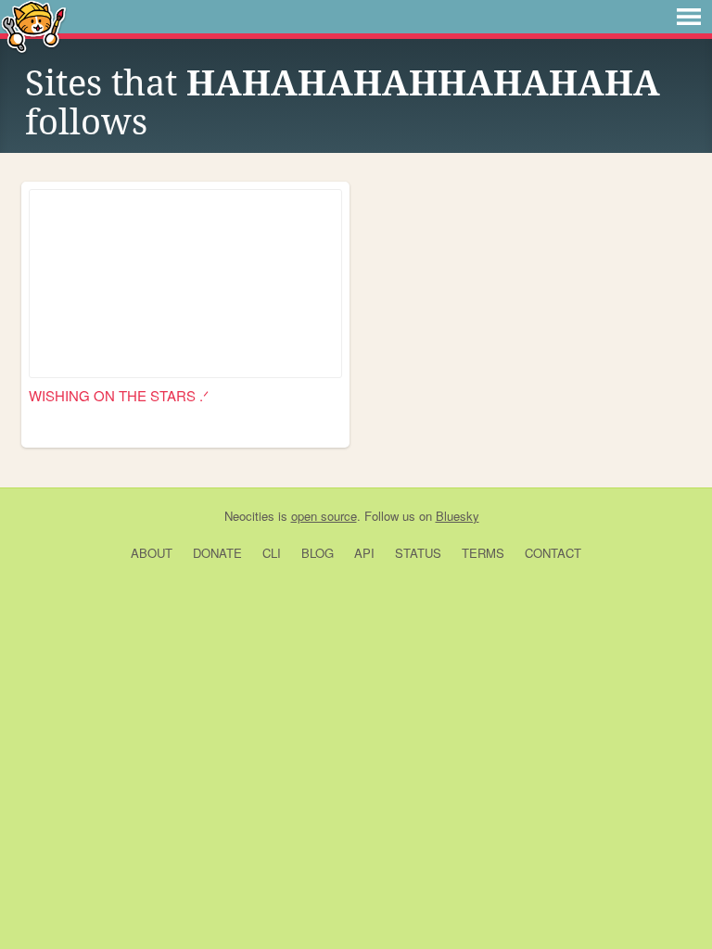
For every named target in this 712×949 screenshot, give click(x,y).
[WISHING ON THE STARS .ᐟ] (185, 283)
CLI (271, 553)
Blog (317, 553)
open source (324, 516)
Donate (217, 553)
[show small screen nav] (689, 16)
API (364, 553)
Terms (483, 553)
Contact (553, 553)
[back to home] (34, 25)
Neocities (249, 516)
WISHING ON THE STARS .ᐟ (119, 395)
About (151, 553)
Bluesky (457, 516)
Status (418, 553)
